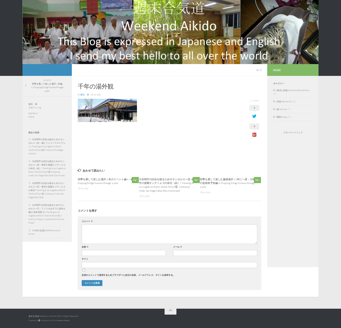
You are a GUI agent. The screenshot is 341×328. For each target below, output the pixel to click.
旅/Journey (282, 109)
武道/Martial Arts (284, 101)
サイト (85, 259)
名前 (85, 247)
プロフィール (34, 107)
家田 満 (84, 94)
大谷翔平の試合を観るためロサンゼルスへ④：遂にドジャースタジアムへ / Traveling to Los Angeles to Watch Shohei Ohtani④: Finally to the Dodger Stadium (46, 146)
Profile (31, 117)
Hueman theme (63, 320)
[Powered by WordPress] (39, 320)
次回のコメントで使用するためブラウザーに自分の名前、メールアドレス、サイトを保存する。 (128, 275)
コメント (87, 221)
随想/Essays (282, 117)
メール (177, 247)
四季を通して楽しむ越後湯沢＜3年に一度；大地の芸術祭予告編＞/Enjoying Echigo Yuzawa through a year (227, 183)
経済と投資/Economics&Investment (293, 90)
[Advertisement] (293, 200)
